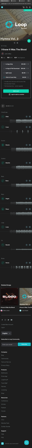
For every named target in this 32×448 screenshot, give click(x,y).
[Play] (29, 41)
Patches (3, 386)
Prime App (4, 376)
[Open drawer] (30, 7)
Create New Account (7, 324)
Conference (4, 401)
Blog (2, 355)
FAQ (2, 437)
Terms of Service (6, 362)
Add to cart (16, 91)
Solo (26, 116)
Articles (3, 404)
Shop (2, 393)
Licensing (4, 390)
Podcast (3, 407)
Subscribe (24, 344)
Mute (29, 116)
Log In (3, 327)
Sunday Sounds (5, 426)
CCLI (2, 419)
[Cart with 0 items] (24, 7)
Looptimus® (4, 379)
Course (3, 411)
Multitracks (4, 373)
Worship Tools (5, 423)
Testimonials (4, 358)
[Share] (14, 43)
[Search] (27, 7)
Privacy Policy (5, 365)
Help (2, 434)
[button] (17, 43)
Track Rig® (4, 383)
